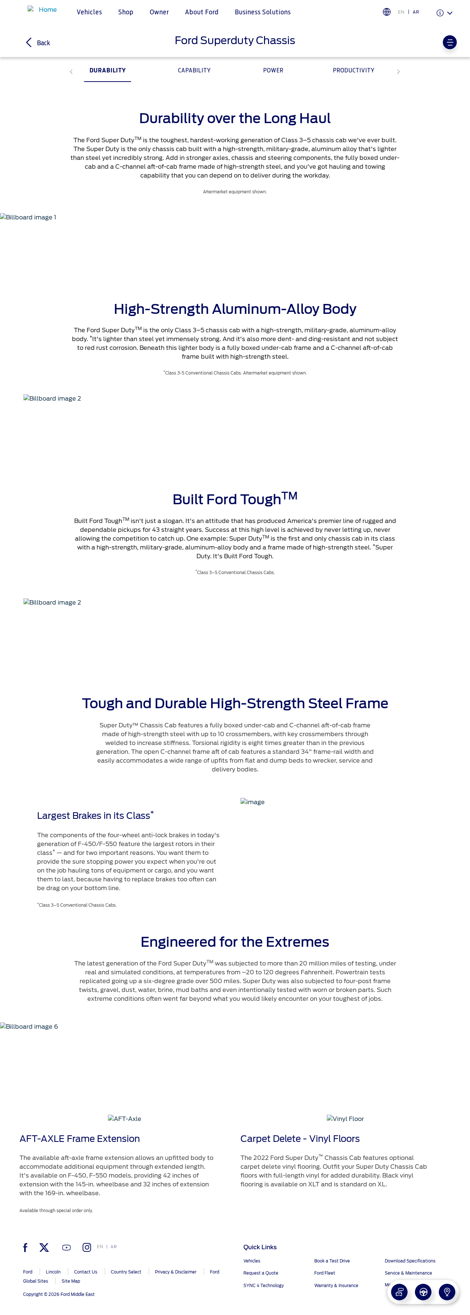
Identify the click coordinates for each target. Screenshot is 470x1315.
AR (416, 12)
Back (43, 43)
